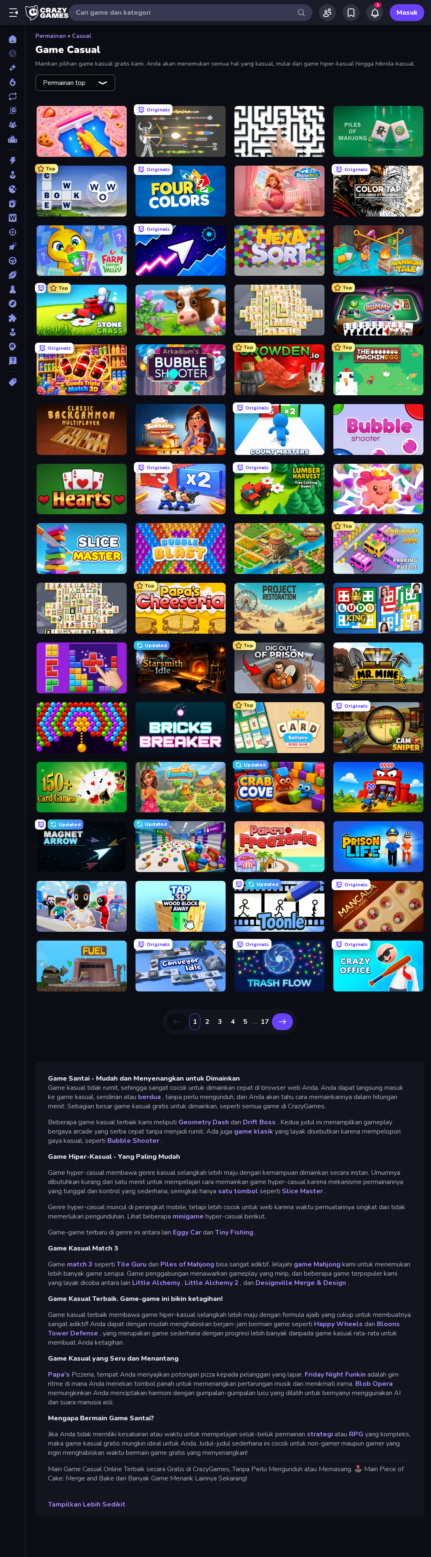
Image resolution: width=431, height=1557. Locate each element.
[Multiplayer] (12, 125)
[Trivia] (12, 361)
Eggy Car (187, 1232)
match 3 (80, 1264)
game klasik (253, 1131)
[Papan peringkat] (12, 139)
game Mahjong (317, 1264)
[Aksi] (12, 160)
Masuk (407, 12)
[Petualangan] (12, 303)
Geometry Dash (203, 1122)
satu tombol (238, 1191)
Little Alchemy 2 (212, 1282)
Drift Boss (259, 1122)
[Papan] (12, 289)
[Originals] (12, 110)
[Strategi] (12, 346)
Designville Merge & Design (300, 1282)
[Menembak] (12, 232)
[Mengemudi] (12, 261)
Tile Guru (131, 1264)
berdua (149, 1097)
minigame (188, 1216)
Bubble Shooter (133, 1140)
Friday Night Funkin (335, 1374)
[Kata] (12, 218)
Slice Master (302, 1191)
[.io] (12, 189)
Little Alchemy (156, 1282)
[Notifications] (374, 12)
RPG (356, 1434)
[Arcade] (12, 175)
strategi (320, 1434)
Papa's (59, 1374)
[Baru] (12, 68)
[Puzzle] (12, 318)
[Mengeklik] (12, 246)
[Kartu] (12, 203)
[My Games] (351, 12)
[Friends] (327, 12)
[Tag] (12, 382)
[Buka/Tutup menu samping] (13, 13)
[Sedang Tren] (12, 82)
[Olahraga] (12, 275)
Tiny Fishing (234, 1232)
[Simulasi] (12, 332)
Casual (81, 36)
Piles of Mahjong (187, 1264)
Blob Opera (374, 1383)
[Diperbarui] (12, 96)
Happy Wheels (338, 1324)
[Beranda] (12, 39)
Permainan (50, 36)
